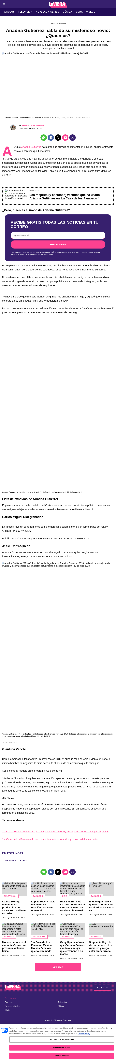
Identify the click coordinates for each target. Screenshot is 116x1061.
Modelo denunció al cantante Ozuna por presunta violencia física (14, 947)
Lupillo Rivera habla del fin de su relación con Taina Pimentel (43, 906)
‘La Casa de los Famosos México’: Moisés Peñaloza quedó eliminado (42, 947)
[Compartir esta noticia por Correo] (65, 137)
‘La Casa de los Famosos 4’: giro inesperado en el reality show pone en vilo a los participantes (55, 831)
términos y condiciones (44, 254)
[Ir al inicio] (13, 988)
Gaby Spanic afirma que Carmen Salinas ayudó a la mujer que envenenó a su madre (72, 948)
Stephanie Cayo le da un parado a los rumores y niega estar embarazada (100, 947)
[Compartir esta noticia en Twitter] (58, 137)
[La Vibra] (58, 5)
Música (67, 12)
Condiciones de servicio (90, 252)
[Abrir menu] (4, 4)
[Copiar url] (72, 137)
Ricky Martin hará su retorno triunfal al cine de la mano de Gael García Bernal (72, 906)
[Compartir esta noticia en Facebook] (51, 137)
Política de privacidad (59, 252)
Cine (64, 896)
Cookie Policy (84, 1034)
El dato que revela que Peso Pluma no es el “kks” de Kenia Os (101, 906)
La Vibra (53, 23)
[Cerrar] (111, 1028)
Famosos (9, 12)
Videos (90, 12)
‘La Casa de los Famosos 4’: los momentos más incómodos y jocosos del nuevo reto (49, 839)
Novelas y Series (47, 12)
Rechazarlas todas (61, 1048)
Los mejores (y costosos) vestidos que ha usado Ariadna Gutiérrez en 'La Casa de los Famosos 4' (64, 196)
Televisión (25, 12)
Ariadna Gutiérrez (31, 147)
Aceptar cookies (61, 1056)
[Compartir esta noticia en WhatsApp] (43, 137)
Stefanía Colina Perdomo (33, 126)
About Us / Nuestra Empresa (58, 1020)
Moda (79, 12)
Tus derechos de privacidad (61, 1039)
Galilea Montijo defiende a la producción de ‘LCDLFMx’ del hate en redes (14, 907)
